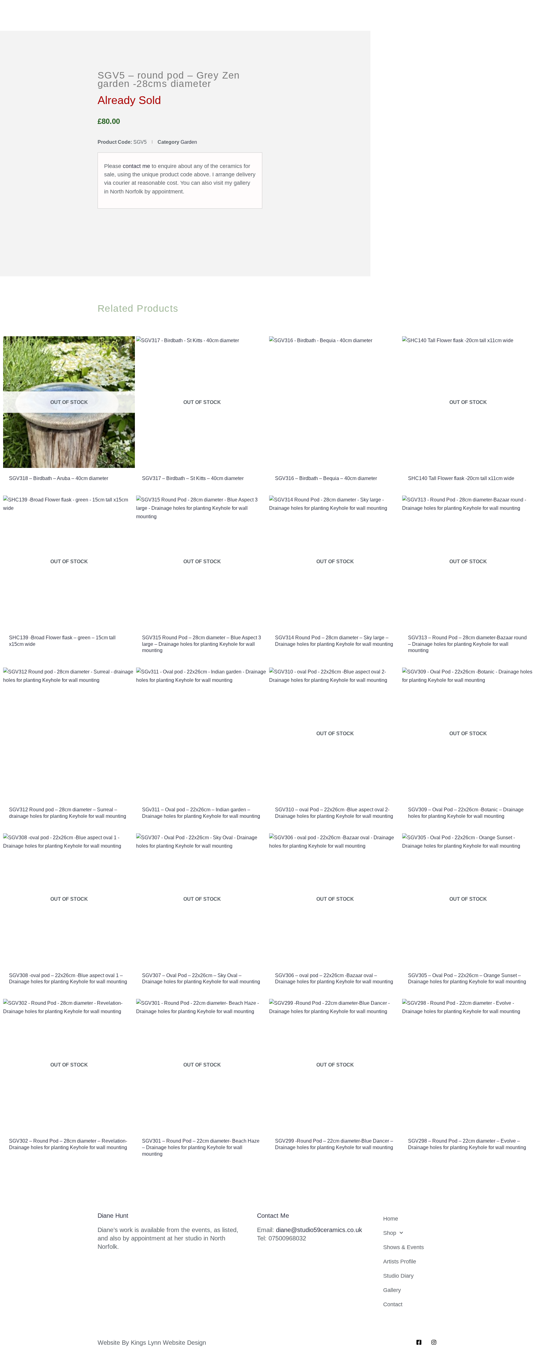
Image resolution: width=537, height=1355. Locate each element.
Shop (389, 1233)
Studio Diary (398, 1276)
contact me (136, 166)
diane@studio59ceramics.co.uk (319, 1229)
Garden (189, 142)
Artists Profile (399, 1261)
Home (390, 1219)
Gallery (392, 1290)
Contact (392, 1304)
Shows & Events (403, 1247)
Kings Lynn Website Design (168, 1342)
